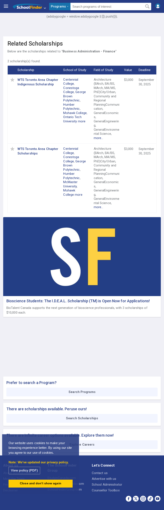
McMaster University (70, 184)
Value (128, 70)
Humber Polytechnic (71, 107)
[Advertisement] (82, 31)
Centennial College (70, 82)
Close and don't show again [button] (40, 483)
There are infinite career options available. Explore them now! (60, 435)
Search (147, 6)
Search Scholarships (82, 418)
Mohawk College (74, 113)
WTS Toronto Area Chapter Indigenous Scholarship (38, 82)
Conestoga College (71, 90)
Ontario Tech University (72, 119)
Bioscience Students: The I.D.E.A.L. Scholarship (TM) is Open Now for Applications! (78, 301)
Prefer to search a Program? (31, 382)
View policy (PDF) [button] (24, 470)
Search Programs (82, 392)
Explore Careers (82, 444)
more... (98, 138)
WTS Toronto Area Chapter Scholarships (38, 151)
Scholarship (26, 70)
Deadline (145, 70)
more (81, 121)
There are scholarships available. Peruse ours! (46, 409)
